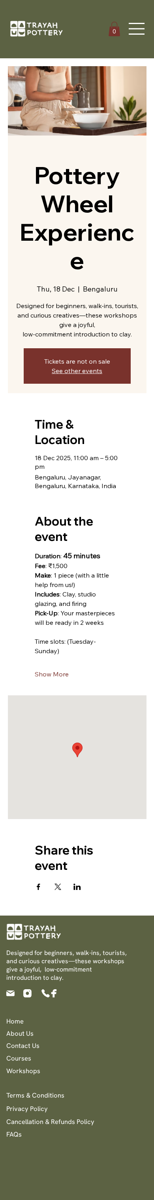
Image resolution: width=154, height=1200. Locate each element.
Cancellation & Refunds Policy (50, 1121)
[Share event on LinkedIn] (77, 887)
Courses (18, 1058)
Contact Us (22, 1045)
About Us (20, 1033)
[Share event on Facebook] (38, 887)
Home (15, 1021)
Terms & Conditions (35, 1095)
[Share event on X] (58, 887)
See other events (77, 371)
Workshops (23, 1070)
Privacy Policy (27, 1108)
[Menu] (137, 29)
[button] (114, 29)
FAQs (14, 1134)
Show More (52, 674)
